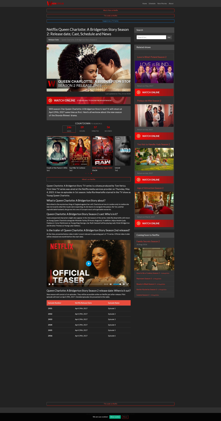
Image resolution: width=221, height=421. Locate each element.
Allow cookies (115, 417)
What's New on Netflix (110, 10)
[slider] (77, 284)
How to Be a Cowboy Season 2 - (153, 273)
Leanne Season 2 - (148, 295)
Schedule (152, 3)
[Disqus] (89, 371)
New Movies (162, 3)
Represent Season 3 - (149, 278)
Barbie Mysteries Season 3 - (151, 289)
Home (144, 3)
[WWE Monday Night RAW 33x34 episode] (97, 151)
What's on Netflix (88, 179)
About (171, 3)
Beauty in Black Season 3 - (151, 284)
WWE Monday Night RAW (97, 168)
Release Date (53, 40)
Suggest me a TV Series (110, 21)
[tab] (85, 173)
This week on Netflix (110, 16)
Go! (169, 37)
